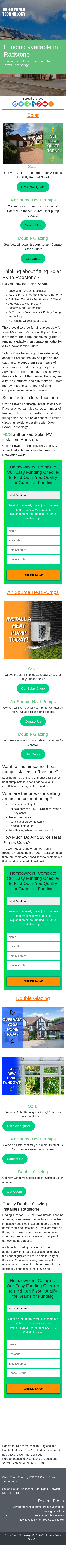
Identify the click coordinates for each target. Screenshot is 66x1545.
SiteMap (33, 1539)
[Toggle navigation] (61, 8)
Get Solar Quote (33, 688)
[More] (51, 104)
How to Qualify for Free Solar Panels (41, 1519)
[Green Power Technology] (13, 12)
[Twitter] (21, 104)
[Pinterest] (39, 104)
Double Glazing (33, 238)
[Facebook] (15, 104)
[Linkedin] (33, 104)
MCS (7, 434)
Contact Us (33, 721)
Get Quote (33, 754)
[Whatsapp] (27, 104)
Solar (33, 166)
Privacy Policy (53, 1535)
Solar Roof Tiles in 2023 (49, 1515)
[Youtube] (45, 104)
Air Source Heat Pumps (33, 200)
